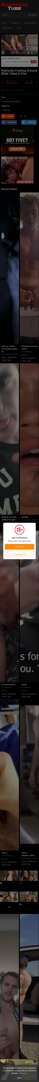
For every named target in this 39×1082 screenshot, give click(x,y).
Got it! (19, 1078)
